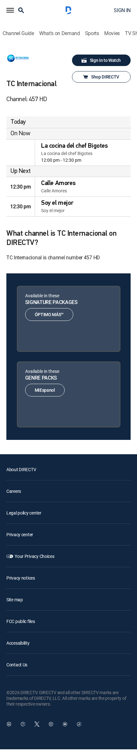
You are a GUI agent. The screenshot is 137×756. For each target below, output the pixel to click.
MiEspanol (45, 390)
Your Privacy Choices (34, 556)
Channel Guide (18, 33)
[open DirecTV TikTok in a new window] (79, 724)
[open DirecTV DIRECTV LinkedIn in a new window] (8, 724)
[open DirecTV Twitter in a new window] (37, 724)
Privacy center (19, 534)
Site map (14, 600)
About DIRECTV (21, 469)
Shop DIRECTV (105, 77)
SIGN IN (122, 10)
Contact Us (16, 665)
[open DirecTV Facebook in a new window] (22, 724)
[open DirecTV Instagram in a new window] (51, 724)
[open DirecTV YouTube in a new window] (65, 724)
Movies (112, 33)
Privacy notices (20, 578)
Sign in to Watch (105, 60)
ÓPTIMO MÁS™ (49, 314)
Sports (92, 33)
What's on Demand (59, 33)
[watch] (20, 152)
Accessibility (17, 643)
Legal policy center (23, 513)
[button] (10, 10)
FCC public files (20, 621)
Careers (13, 491)
